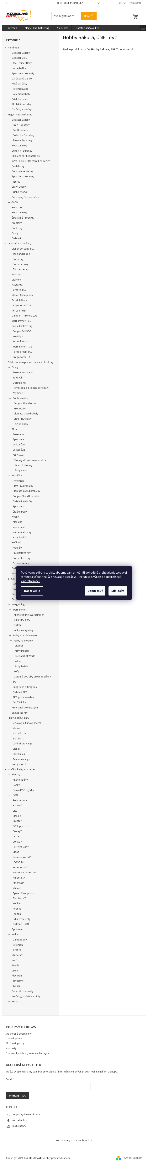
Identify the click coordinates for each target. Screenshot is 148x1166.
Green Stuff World (23, 656)
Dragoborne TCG (20, 305)
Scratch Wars (17, 300)
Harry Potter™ (19, 847)
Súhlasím (116, 591)
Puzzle (14, 965)
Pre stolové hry (20, 558)
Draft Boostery (19, 125)
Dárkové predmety (21, 991)
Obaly (13, 233)
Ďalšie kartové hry (20, 326)
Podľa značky (19, 398)
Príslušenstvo (18, 99)
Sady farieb (19, 666)
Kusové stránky (22, 465)
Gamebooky (18, 940)
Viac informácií (29, 581)
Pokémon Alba (18, 89)
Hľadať (87, 16)
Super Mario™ (19, 867)
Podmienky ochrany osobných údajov (25, 1053)
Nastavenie (31, 591)
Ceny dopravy (12, 1039)
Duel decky (16, 166)
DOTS (14, 837)
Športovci (16, 929)
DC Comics (17, 754)
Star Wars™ (17, 898)
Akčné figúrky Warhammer (27, 615)
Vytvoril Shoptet (131, 1158)
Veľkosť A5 (17, 450)
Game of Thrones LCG (22, 316)
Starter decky (19, 269)
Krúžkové (16, 455)
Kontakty (9, 1048)
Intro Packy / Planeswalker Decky (29, 161)
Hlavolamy (16, 981)
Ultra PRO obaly (21, 419)
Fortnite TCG (17, 290)
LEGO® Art (17, 862)
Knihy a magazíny (22, 630)
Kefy (15, 671)
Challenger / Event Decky (24, 156)
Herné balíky (17, 68)
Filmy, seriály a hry (17, 718)
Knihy (13, 934)
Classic (15, 816)
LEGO (13, 795)
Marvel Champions (20, 295)
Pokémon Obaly (19, 94)
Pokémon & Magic (21, 372)
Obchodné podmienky (69, 3)
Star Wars (16, 739)
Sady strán (19, 470)
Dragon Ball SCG (20, 331)
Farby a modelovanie (23, 635)
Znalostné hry (18, 713)
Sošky (14, 785)
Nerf (12, 960)
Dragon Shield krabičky (24, 496)
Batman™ (16, 806)
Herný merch (17, 764)
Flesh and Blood (19, 254)
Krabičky (15, 223)
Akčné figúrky (19, 780)
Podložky (15, 228)
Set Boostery (19, 130)
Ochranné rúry (19, 563)
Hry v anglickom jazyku (23, 708)
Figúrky (14, 775)
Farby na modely (21, 641)
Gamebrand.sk (82, 1141)
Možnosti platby (13, 1043)
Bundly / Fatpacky (20, 151)
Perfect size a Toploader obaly (29, 388)
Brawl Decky (17, 187)
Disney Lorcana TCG (21, 249)
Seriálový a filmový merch (25, 723)
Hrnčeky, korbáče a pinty (24, 996)
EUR (118, 3)
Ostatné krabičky (21, 501)
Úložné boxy (18, 512)
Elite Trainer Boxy (20, 63)
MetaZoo (15, 274)
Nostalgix (16, 336)
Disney (15, 749)
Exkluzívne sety (20, 919)
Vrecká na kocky (20, 532)
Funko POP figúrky (21, 790)
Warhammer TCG (20, 321)
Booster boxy (19, 264)
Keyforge (15, 285)
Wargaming (16, 604)
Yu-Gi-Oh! (11, 202)
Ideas (14, 852)
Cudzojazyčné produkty (24, 197)
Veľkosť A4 (17, 445)
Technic (15, 903)
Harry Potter (18, 733)
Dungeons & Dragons (23, 687)
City (13, 811)
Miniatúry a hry (20, 620)
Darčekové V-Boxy (20, 79)
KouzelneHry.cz (63, 1141)
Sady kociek (18, 538)
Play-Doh (15, 976)
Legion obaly (19, 424)
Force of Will (17, 311)
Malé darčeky (18, 84)
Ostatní (16, 625)
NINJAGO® (17, 883)
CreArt (14, 971)
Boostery (15, 208)
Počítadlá (15, 543)
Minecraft (15, 955)
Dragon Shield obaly (23, 403)
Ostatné (15, 238)
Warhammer (18, 610)
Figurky (14, 182)
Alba (12, 429)
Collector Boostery (22, 135)
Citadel (17, 646)
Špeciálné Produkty (21, 218)
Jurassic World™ (20, 857)
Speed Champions (21, 893)
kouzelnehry (17, 1126)
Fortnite (14, 950)
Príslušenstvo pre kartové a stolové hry (29, 362)
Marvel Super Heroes (23, 873)
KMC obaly (18, 409)
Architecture (18, 800)
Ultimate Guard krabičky (25, 491)
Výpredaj (11, 1001)
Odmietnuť (93, 591)
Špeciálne (17, 439)
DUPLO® (15, 842)
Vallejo (17, 661)
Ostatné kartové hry (18, 244)
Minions (15, 888)
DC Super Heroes (21, 826)
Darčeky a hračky (20, 109)
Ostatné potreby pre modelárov (30, 677)
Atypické (16, 393)
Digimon (14, 280)
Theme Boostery (21, 140)
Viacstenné (17, 527)
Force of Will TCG (21, 352)
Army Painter (20, 651)
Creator (15, 821)
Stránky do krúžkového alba (28, 460)
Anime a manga (20, 759)
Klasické (16, 522)
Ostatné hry (18, 383)
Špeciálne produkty (21, 73)
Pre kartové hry (20, 553)
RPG (12, 682)
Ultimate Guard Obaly (24, 414)
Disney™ (16, 831)
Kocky (13, 517)
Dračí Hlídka (17, 702)
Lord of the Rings (21, 744)
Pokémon (11, 48)
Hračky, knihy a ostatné (19, 769)
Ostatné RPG (18, 692)
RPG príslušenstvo (21, 697)
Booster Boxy (18, 58)
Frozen (15, 914)
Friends (15, 909)
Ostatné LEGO (19, 924)
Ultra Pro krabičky (21, 486)
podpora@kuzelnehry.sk (24, 1115)
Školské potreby (19, 104)
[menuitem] (10, 28)
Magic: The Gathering (18, 115)
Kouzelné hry (17, 1120)
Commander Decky (21, 171)
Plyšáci (14, 986)
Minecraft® (17, 878)
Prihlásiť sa (16, 1095)
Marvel (15, 728)
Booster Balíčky (19, 53)
